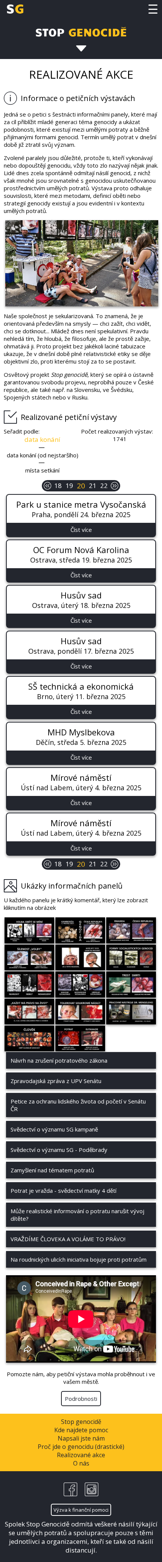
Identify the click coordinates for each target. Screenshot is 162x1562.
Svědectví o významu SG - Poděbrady (59, 1149)
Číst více (81, 529)
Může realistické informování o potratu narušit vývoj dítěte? (77, 1214)
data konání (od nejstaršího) (42, 455)
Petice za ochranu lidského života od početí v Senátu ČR (78, 1105)
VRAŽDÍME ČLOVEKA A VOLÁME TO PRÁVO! (68, 1239)
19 (69, 486)
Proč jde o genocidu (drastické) (81, 1446)
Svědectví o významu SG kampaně (54, 1129)
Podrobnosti (81, 1398)
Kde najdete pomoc (81, 1430)
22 (104, 486)
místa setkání (42, 470)
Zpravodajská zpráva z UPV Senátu (56, 1081)
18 (58, 486)
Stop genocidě (81, 1421)
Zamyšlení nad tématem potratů (52, 1170)
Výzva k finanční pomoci (81, 1509)
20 (81, 486)
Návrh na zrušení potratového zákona (59, 1060)
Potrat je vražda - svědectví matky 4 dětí (63, 1190)
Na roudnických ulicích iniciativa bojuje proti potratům (79, 1259)
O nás (81, 1463)
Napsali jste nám (81, 1438)
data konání (42, 439)
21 (92, 486)
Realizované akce (81, 1455)
